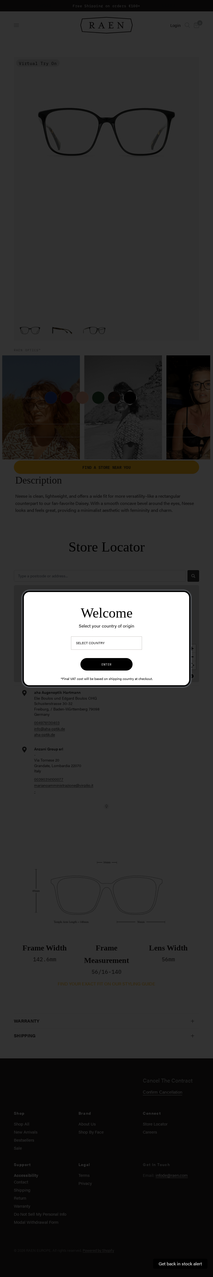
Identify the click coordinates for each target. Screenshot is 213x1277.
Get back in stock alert (180, 1263)
